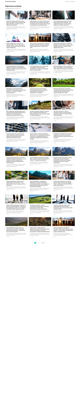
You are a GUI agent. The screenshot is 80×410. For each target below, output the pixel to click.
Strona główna (72, 1)
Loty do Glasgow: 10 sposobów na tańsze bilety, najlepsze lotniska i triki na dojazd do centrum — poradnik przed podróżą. (39, 159)
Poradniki (67, 1)
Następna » (43, 242)
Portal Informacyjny (10, 1)
